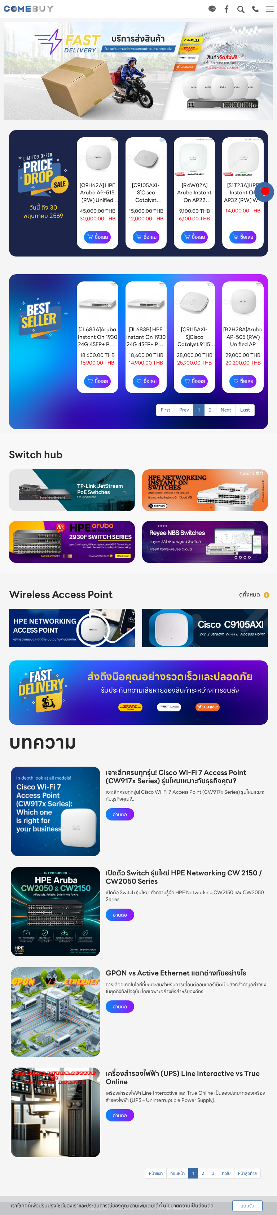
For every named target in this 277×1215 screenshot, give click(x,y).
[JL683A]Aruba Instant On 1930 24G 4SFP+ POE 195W (97, 340)
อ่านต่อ (120, 814)
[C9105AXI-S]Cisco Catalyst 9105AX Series (146, 196)
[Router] (266, 594)
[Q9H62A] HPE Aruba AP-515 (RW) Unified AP (97, 196)
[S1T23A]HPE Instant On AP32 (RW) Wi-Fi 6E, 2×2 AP (243, 196)
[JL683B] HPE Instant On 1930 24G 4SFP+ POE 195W (146, 340)
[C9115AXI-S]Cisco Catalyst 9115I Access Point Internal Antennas (194, 347)
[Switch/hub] (242, 455)
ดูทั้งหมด (249, 594)
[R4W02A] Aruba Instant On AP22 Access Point (194, 196)
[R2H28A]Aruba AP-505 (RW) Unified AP (243, 336)
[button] (24, 72)
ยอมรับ (247, 1206)
